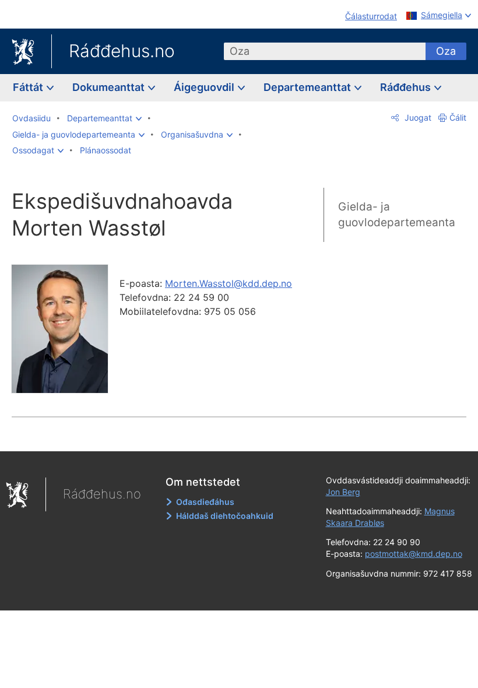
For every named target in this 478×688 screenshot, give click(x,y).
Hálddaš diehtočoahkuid (224, 516)
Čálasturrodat (371, 16)
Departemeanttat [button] (308, 87)
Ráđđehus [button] (406, 87)
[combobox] (325, 51)
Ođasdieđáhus (205, 502)
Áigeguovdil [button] (205, 87)
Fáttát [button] (29, 87)
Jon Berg (343, 492)
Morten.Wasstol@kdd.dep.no (228, 283)
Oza (446, 51)
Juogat (416, 117)
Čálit (457, 117)
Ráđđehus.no (122, 50)
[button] (104, 118)
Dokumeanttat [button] (109, 87)
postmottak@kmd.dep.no (413, 554)
